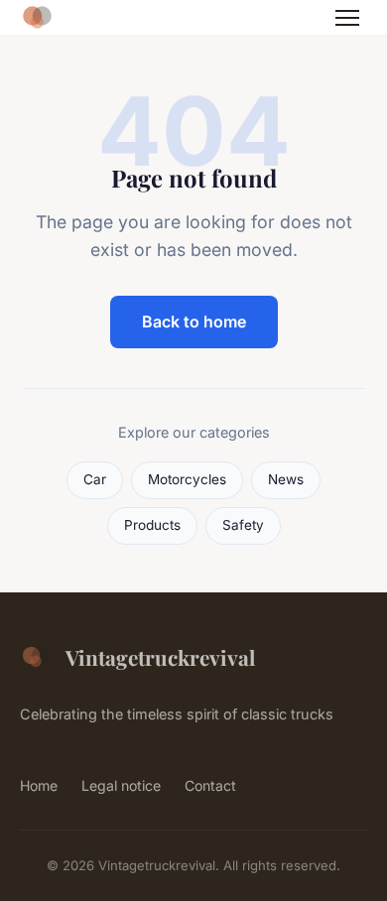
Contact (210, 785)
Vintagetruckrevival (160, 657)
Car (94, 479)
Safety (243, 525)
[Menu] (347, 18)
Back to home (194, 321)
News (286, 479)
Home (39, 785)
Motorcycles (187, 479)
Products (152, 525)
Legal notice (121, 785)
